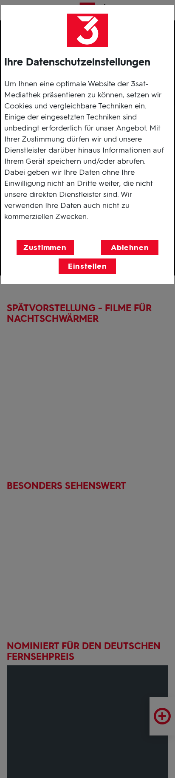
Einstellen (87, 266)
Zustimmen (45, 247)
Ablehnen (130, 247)
